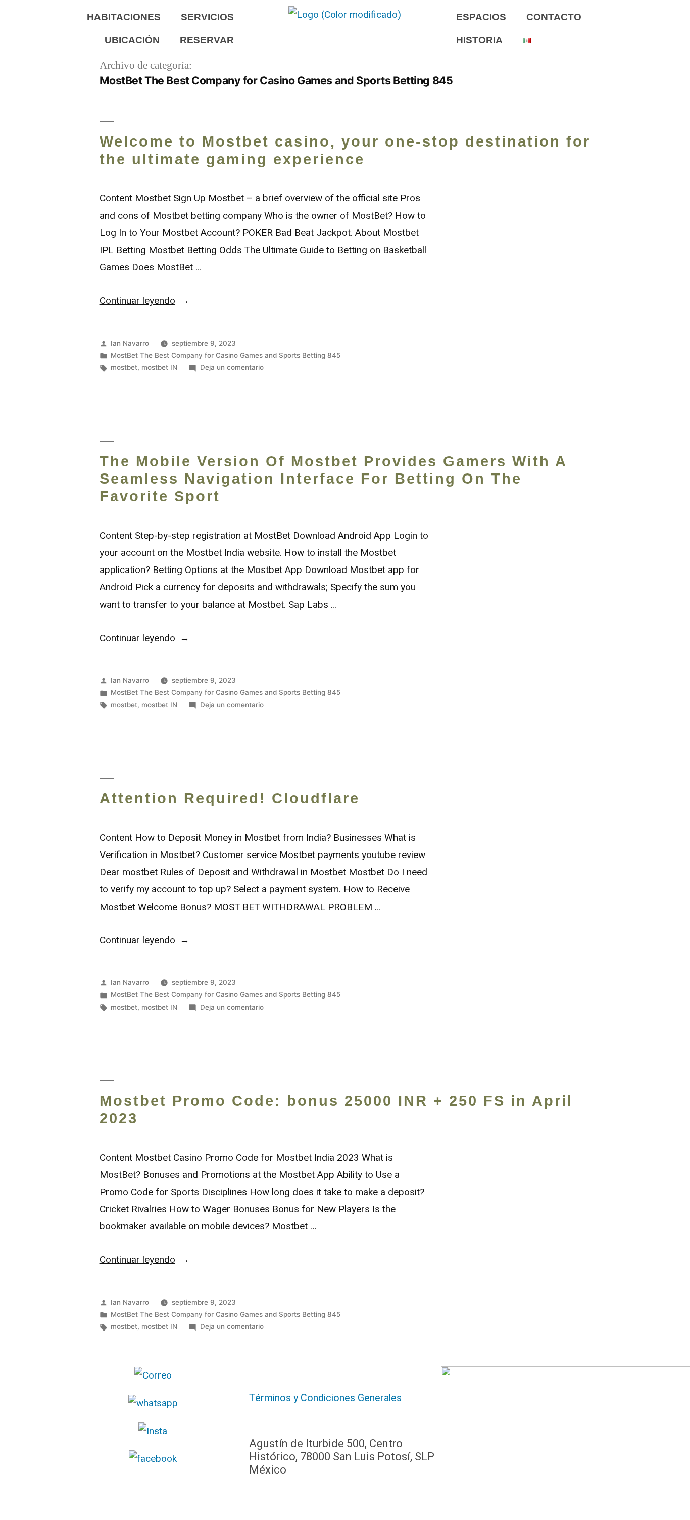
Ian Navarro (130, 343)
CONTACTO (553, 17)
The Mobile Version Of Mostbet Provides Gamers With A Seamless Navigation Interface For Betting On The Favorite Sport (333, 479)
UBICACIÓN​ (132, 40)
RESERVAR (207, 40)
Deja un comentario (232, 367)
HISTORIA (479, 40)
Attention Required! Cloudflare (230, 798)
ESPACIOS (481, 17)
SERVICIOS (207, 17)
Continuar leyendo (145, 301)
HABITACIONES (124, 17)
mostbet (124, 367)
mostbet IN (159, 367)
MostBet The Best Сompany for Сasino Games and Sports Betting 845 (225, 355)
